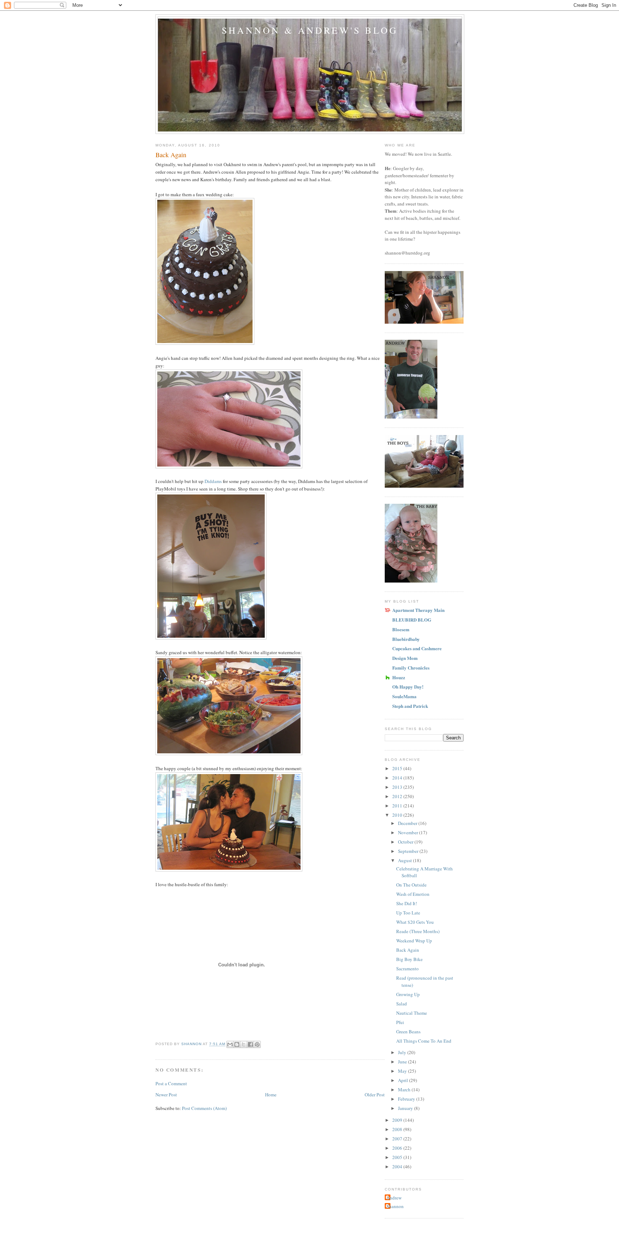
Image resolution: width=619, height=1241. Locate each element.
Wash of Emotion (413, 894)
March (405, 1089)
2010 (397, 815)
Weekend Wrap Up (414, 940)
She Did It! (406, 903)
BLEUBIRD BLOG (411, 619)
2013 (397, 787)
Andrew (394, 1197)
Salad (401, 1003)
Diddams (213, 481)
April (403, 1080)
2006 (397, 1148)
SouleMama (404, 696)
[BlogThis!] (236, 1044)
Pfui (400, 1022)
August (405, 860)
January (406, 1108)
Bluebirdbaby (406, 639)
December (408, 823)
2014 (397, 777)
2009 (397, 1120)
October (406, 842)
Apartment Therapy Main (418, 610)
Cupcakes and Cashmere (417, 648)
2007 (397, 1138)
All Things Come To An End (423, 1041)
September (408, 851)
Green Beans (408, 1031)
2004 (397, 1166)
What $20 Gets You (415, 922)
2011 (397, 805)
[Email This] (230, 1044)
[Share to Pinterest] (257, 1044)
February (407, 1099)
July (402, 1052)
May (403, 1071)
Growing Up (408, 994)
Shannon (395, 1206)
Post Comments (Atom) (204, 1108)
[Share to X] (243, 1044)
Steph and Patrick (410, 705)
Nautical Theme (411, 1013)
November (408, 832)
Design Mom (405, 658)
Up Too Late (408, 912)
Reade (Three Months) (418, 931)
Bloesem (400, 629)
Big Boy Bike (409, 959)
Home (271, 1094)
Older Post (375, 1094)
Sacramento (407, 968)
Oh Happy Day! (407, 686)
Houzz (398, 677)
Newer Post (166, 1094)
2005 (397, 1157)
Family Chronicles (411, 667)
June (403, 1061)
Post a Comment (171, 1083)
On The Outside (411, 885)
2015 (397, 768)
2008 (397, 1129)
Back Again (407, 950)
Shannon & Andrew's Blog (310, 30)
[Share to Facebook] (250, 1044)
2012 (397, 796)
